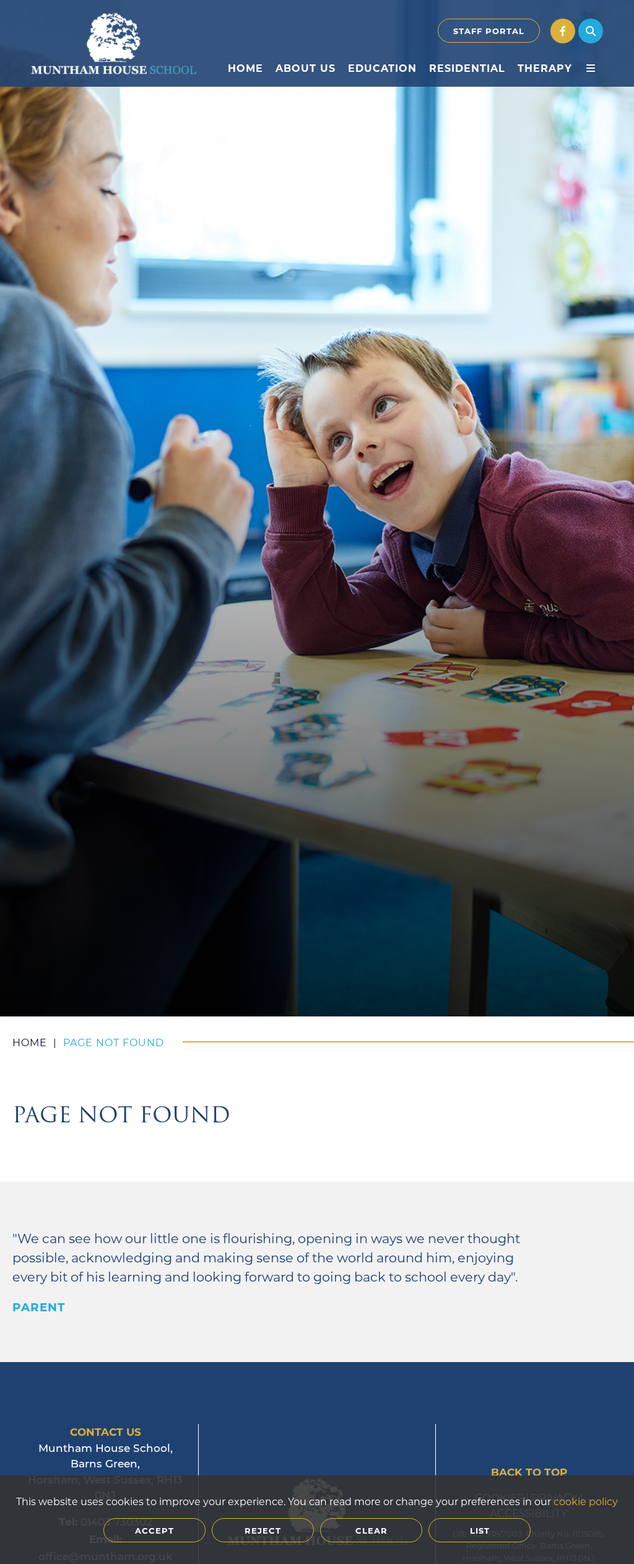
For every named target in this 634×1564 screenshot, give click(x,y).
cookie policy (586, 1501)
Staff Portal (488, 30)
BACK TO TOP (529, 1472)
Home (29, 1042)
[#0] (562, 31)
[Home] (113, 43)
